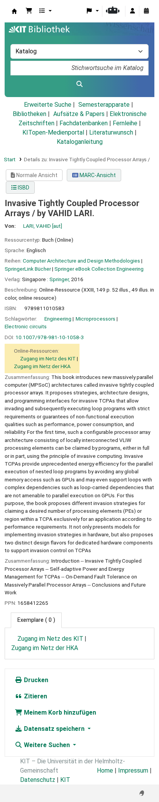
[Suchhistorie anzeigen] (146, 11)
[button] (29, 11)
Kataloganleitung (80, 141)
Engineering (57, 319)
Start (9, 159)
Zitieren (34, 696)
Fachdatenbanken (83, 123)
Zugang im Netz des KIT (48, 358)
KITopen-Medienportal (53, 132)
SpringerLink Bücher (28, 269)
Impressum (133, 770)
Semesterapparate (104, 104)
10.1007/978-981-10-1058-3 (49, 337)
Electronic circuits (26, 326)
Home (105, 770)
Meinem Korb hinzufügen (59, 712)
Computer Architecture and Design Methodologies (81, 261)
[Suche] (79, 84)
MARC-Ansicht (97, 175)
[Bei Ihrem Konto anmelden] (132, 11)
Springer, (59, 279)
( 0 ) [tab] (36, 620)
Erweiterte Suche (47, 104)
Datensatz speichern (54, 728)
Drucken (35, 680)
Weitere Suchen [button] (46, 745)
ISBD (23, 187)
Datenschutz (37, 779)
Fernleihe (125, 123)
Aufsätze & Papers (79, 114)
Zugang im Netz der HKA (42, 366)
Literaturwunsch (111, 132)
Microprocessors (95, 319)
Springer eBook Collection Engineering (99, 269)
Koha (14, 11)
